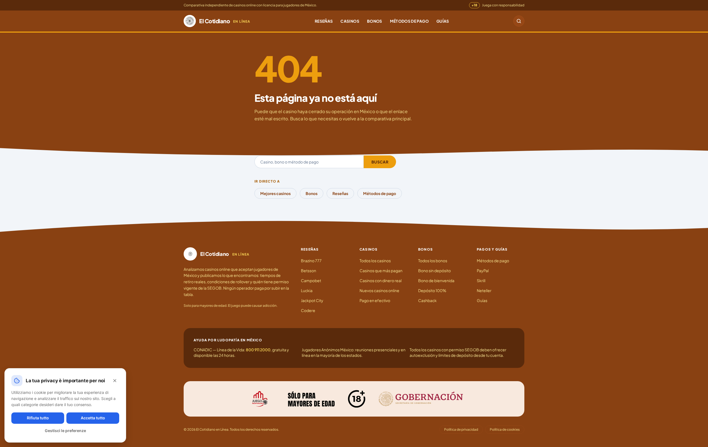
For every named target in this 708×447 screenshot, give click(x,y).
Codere (308, 310)
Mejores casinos (275, 193)
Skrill (481, 280)
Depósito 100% (432, 290)
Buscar (379, 161)
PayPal (483, 270)
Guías (442, 21)
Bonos (374, 21)
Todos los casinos (375, 260)
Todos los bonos (432, 260)
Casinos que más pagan (381, 270)
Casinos (349, 21)
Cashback (427, 300)
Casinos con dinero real (381, 280)
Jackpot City (312, 300)
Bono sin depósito (434, 270)
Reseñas (324, 21)
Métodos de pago (409, 21)
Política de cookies (505, 429)
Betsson (308, 270)
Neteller (484, 290)
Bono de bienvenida (436, 280)
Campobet (311, 280)
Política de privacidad (461, 429)
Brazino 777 (311, 260)
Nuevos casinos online (379, 290)
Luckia (307, 290)
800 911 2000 (258, 349)
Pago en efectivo (375, 300)
